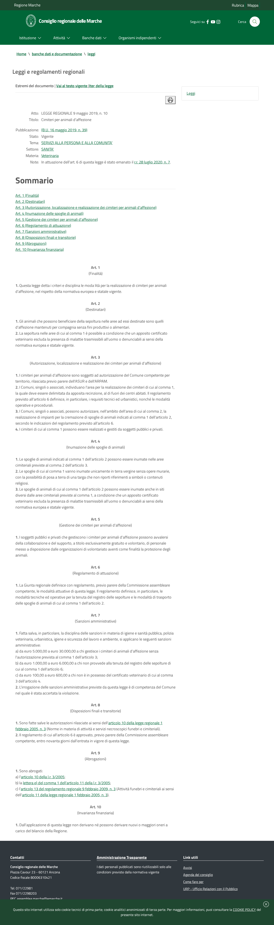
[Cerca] (255, 21)
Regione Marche (27, 5)
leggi (91, 54)
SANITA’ (47, 149)
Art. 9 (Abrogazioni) (30, 243)
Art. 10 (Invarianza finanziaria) (39, 249)
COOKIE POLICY (244, 909)
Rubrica (238, 5)
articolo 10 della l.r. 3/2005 (42, 777)
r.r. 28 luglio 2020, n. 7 (152, 162)
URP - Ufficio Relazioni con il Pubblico (210, 888)
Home (21, 54)
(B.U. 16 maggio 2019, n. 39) (64, 130)
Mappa (252, 5)
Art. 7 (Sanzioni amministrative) (40, 231)
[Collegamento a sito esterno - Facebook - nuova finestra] (207, 21)
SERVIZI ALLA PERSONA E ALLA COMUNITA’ (77, 143)
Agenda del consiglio (198, 874)
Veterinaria (50, 156)
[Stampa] (170, 100)
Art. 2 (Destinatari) (30, 201)
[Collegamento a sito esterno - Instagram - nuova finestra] (218, 21)
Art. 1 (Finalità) (27, 195)
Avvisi (187, 867)
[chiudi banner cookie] (266, 904)
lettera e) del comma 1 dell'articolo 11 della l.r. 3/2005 (66, 783)
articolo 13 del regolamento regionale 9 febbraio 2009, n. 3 (68, 789)
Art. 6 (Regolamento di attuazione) (43, 225)
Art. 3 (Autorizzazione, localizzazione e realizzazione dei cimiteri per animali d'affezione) (85, 207)
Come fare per (193, 881)
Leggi (191, 93)
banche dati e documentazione (57, 54)
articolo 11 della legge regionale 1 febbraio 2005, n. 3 (64, 795)
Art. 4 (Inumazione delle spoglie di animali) (49, 213)
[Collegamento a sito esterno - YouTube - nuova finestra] (213, 21)
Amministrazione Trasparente (122, 857)
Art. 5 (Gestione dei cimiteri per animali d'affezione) (56, 219)
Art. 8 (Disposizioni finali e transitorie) (45, 237)
